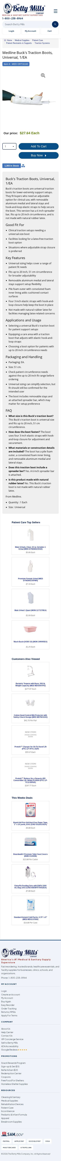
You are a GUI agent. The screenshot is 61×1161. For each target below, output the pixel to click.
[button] (4, 98)
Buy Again (6, 1001)
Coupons (6, 1077)
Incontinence (8, 1111)
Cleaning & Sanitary (10, 1097)
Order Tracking (8, 1008)
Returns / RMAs (8, 1012)
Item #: (7, 64)
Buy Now (37, 155)
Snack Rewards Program (13, 1063)
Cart (50, 31)
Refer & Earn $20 (9, 1070)
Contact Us (6, 1035)
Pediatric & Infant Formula (14, 1114)
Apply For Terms (9, 1015)
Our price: (11, 133)
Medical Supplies (9, 1100)
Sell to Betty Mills (9, 1042)
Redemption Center (11, 1073)
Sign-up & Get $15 (10, 1066)
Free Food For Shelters (12, 1080)
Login (4, 991)
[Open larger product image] (29, 98)
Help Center (7, 1032)
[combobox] (9, 146)
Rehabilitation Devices (12, 1104)
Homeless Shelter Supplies (14, 1084)
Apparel (5, 1118)
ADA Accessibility (10, 1046)
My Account (30, 31)
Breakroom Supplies (11, 1121)
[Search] (55, 24)
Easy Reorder (8, 1005)
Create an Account (10, 994)
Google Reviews (14, 1049)
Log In (11, 31)
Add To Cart (38, 146)
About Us (5, 1028)
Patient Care (7, 1107)
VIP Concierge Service (12, 1039)
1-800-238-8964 (18, 977)
